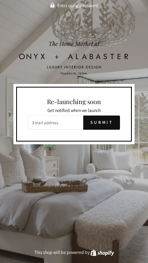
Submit (101, 122)
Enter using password (77, 5)
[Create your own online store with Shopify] (102, 252)
